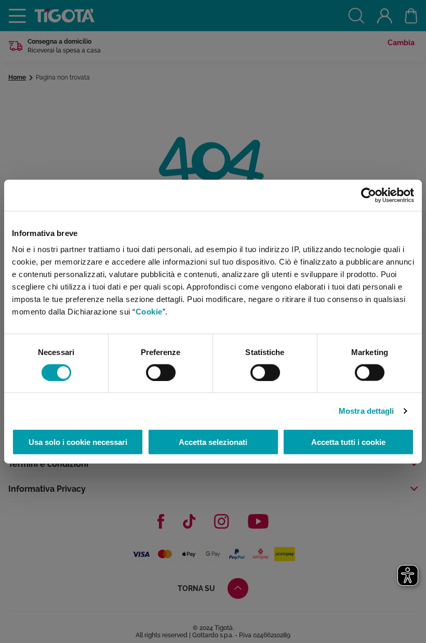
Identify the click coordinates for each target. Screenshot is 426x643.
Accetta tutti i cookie (348, 442)
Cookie (149, 311)
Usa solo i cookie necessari (78, 442)
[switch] (161, 372)
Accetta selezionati (213, 442)
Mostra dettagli (366, 410)
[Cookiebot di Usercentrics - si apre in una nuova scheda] (368, 195)
